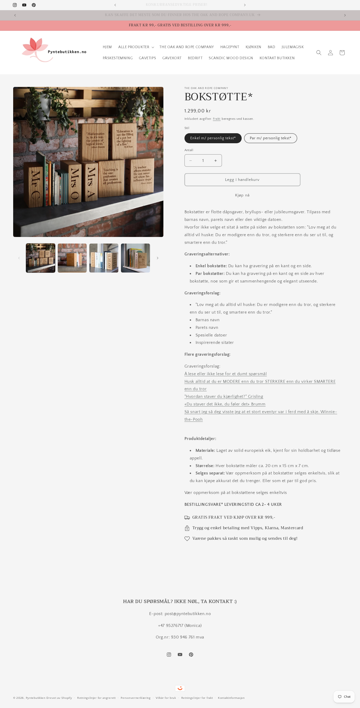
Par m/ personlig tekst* (270, 138)
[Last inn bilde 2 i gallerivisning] (72, 258)
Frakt (217, 119)
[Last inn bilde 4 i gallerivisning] (135, 258)
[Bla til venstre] (19, 258)
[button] (135, 47)
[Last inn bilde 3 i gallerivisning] (103, 258)
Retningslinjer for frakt (197, 697)
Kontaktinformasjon (231, 697)
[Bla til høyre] (157, 258)
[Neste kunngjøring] (245, 5)
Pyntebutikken (36, 698)
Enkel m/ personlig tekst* (213, 138)
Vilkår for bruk (166, 697)
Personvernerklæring (135, 697)
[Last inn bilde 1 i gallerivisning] (40, 258)
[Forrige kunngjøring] (115, 5)
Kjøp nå (242, 195)
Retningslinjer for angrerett (96, 697)
